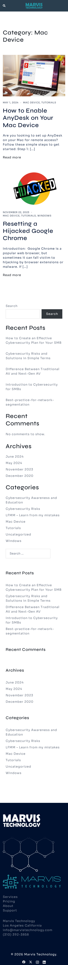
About (8, 906)
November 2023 (19, 469)
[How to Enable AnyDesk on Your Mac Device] (34, 75)
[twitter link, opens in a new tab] (30, 962)
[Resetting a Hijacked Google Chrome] (34, 188)
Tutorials (48, 102)
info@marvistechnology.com (27, 930)
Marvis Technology (19, 921)
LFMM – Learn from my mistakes (33, 515)
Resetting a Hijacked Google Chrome (28, 231)
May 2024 (14, 463)
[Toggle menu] (63, 6)
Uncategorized (18, 534)
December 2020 (19, 476)
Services (10, 897)
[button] (4, 5)
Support (10, 910)
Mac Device (31, 102)
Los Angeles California (22, 925)
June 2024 (15, 457)
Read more (12, 157)
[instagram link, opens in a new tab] (37, 962)
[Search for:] (28, 553)
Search (12, 306)
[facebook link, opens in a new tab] (23, 962)
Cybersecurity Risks (23, 509)
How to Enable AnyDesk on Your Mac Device (28, 118)
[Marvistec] (34, 6)
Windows (44, 215)
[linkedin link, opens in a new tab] (44, 962)
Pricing (9, 901)
